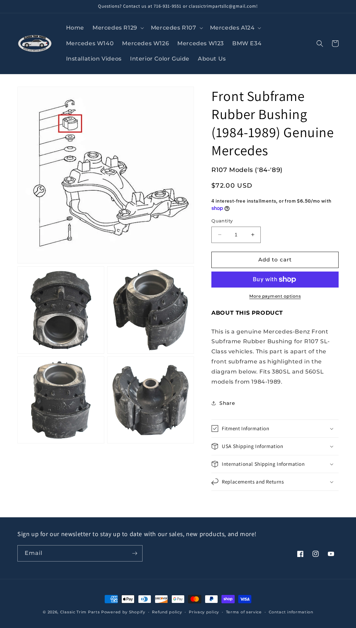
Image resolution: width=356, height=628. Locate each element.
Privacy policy (204, 612)
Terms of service (244, 612)
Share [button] (227, 403)
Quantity (222, 220)
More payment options (275, 296)
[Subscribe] (134, 553)
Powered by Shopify (123, 612)
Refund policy (167, 612)
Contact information (291, 612)
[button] (117, 28)
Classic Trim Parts (80, 612)
